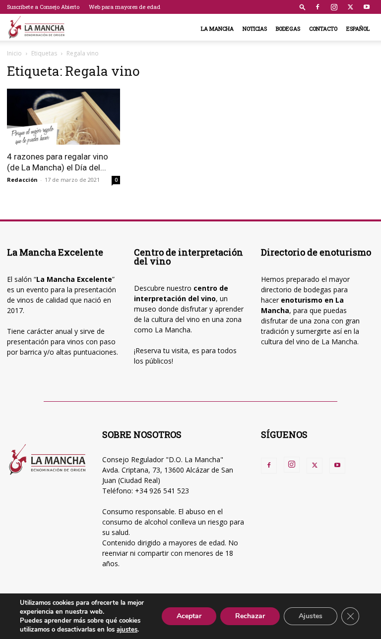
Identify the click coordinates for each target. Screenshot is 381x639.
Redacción (22, 179)
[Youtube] (366, 7)
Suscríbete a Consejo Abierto (43, 6)
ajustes (127, 629)
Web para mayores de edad (124, 6)
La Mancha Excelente (74, 279)
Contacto (323, 28)
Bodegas (288, 28)
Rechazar (250, 616)
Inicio (14, 53)
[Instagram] (333, 7)
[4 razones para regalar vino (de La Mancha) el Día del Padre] (63, 117)
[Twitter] (350, 7)
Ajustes (310, 616)
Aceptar (189, 616)
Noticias (255, 28)
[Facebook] (317, 7)
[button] (302, 6)
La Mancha (217, 28)
